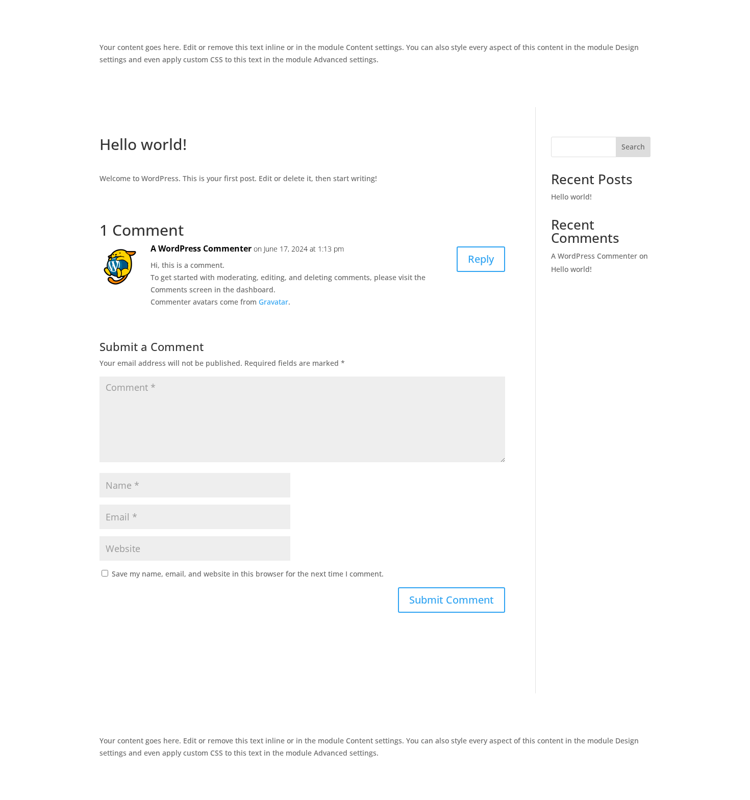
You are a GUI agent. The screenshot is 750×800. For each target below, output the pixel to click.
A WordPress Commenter (201, 248)
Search (633, 147)
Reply (481, 259)
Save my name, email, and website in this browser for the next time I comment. (248, 574)
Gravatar (273, 302)
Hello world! (571, 197)
